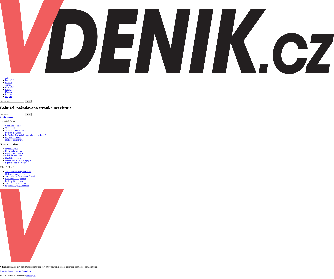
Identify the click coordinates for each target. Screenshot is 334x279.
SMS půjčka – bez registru (16, 183)
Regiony (8, 94)
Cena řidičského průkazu (15, 179)
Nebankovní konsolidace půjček (18, 160)
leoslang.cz (30, 276)
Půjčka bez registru (13, 133)
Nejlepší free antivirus (14, 140)
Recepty (8, 89)
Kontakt (3, 271)
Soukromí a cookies (22, 271)
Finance (8, 82)
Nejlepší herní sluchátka (15, 174)
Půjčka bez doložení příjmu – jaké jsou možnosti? (25, 135)
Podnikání (9, 80)
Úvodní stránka (6, 117)
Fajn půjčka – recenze (14, 153)
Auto (7, 78)
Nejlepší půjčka (11, 149)
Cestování (9, 87)
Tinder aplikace (11, 128)
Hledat (28, 101)
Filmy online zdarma (13, 151)
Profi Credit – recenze (14, 181)
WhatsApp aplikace (13, 126)
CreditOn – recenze (13, 158)
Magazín (8, 96)
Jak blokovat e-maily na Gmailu (18, 171)
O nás (10, 271)
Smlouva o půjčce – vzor (15, 130)
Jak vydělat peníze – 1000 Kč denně (20, 176)
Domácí (8, 92)
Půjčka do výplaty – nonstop (17, 186)
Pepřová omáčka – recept (15, 163)
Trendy (8, 85)
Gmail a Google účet (13, 156)
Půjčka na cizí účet (13, 137)
